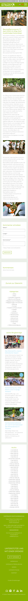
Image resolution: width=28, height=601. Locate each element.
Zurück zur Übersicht (14, 283)
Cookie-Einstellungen (14, 580)
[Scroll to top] (25, 598)
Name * (5, 227)
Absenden (7, 252)
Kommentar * (7, 240)
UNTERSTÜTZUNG (14, 570)
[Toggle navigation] (25, 4)
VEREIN (14, 567)
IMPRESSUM (14, 561)
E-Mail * (5, 233)
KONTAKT (14, 573)
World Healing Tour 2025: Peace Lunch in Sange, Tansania (13, 389)
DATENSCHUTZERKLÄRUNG (14, 564)
